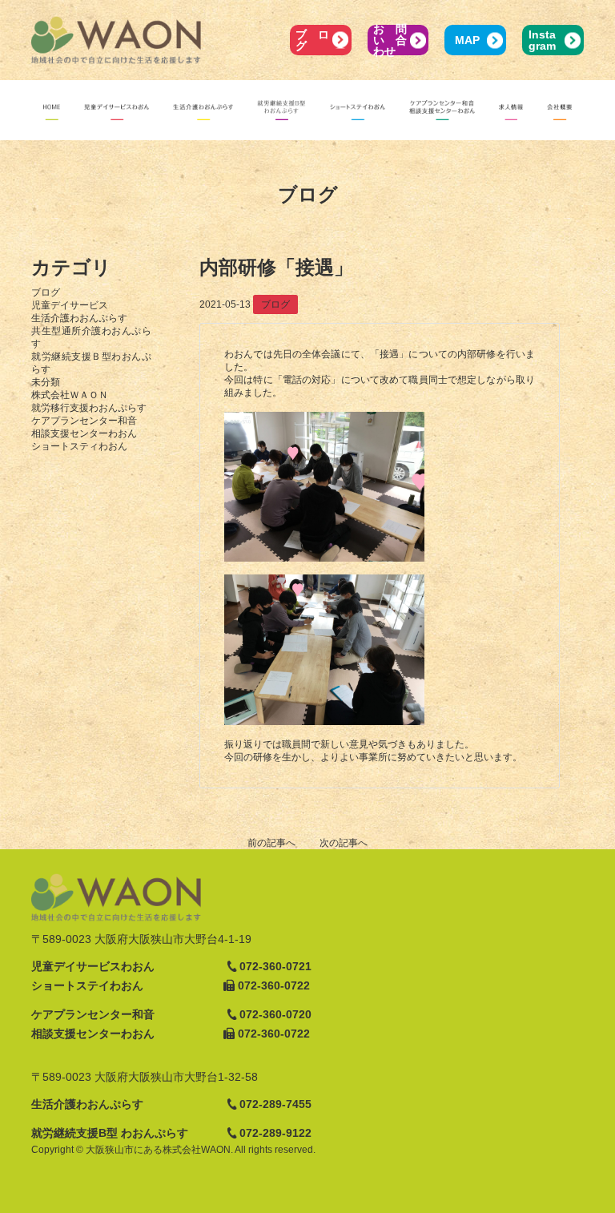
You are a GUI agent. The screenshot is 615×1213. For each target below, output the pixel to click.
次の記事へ (344, 842)
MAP (467, 40)
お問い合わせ (389, 40)
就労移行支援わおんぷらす (89, 407)
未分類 (45, 382)
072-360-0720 (275, 1014)
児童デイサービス (69, 305)
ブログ (311, 40)
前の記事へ (271, 842)
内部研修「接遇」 (276, 267)
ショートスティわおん (79, 446)
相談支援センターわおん (84, 433)
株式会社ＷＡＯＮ (69, 395)
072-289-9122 (275, 1132)
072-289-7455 (275, 1104)
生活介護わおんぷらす (79, 318)
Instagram (542, 40)
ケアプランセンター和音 (84, 420)
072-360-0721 (275, 966)
